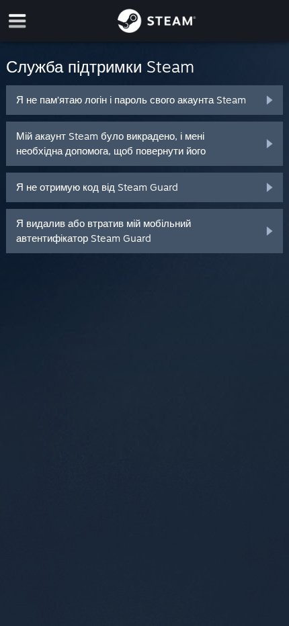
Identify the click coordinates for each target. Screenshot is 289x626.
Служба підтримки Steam (100, 66)
